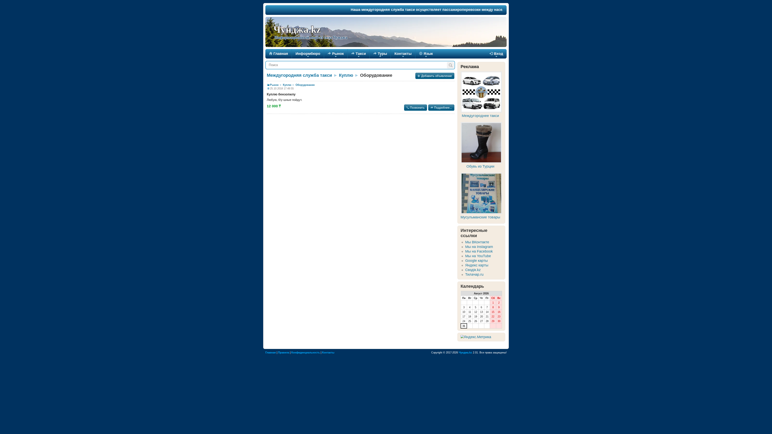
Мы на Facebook (479, 251)
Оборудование (305, 84)
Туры (380, 55)
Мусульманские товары (480, 217)
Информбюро (308, 55)
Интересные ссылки (474, 233)
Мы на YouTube (478, 256)
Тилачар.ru (474, 274)
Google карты (476, 261)
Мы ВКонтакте (477, 242)
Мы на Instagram (479, 247)
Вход (496, 55)
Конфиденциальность (305, 352)
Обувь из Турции (480, 166)
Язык (428, 55)
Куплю (346, 75)
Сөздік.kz (473, 270)
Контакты (403, 55)
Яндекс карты (476, 265)
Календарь (472, 286)
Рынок (336, 55)
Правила (283, 352)
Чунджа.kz (297, 29)
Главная (278, 54)
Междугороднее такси (480, 116)
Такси (358, 55)
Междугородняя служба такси (299, 75)
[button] (450, 65)
